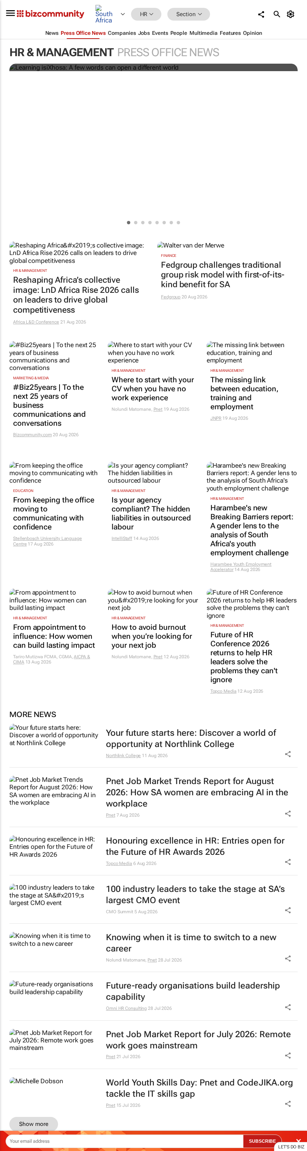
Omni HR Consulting (126, 1008)
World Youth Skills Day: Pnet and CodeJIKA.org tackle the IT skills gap (199, 1088)
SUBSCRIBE (262, 1141)
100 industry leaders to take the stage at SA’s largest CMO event (195, 894)
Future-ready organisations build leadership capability (193, 991)
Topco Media (223, 691)
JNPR (216, 418)
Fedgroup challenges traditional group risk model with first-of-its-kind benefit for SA (223, 274)
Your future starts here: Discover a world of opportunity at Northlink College (191, 738)
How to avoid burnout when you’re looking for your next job (152, 636)
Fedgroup (170, 297)
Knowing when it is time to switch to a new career (191, 943)
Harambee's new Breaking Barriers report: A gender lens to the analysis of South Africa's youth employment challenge (252, 530)
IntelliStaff (122, 538)
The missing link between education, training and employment (244, 393)
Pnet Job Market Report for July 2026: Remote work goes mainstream (198, 1040)
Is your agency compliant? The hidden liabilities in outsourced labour (151, 513)
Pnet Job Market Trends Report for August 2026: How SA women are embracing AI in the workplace (197, 792)
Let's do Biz (291, 1147)
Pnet (158, 409)
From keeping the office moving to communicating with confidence (53, 513)
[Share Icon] (288, 754)
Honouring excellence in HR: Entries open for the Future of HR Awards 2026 (195, 846)
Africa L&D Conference (36, 322)
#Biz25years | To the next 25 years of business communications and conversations (49, 405)
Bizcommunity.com (32, 434)
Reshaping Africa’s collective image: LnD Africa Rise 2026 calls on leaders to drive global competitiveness (76, 294)
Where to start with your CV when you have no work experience (153, 388)
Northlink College (123, 755)
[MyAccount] (292, 14)
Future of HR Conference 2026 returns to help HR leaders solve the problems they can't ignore (244, 657)
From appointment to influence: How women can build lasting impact (54, 636)
